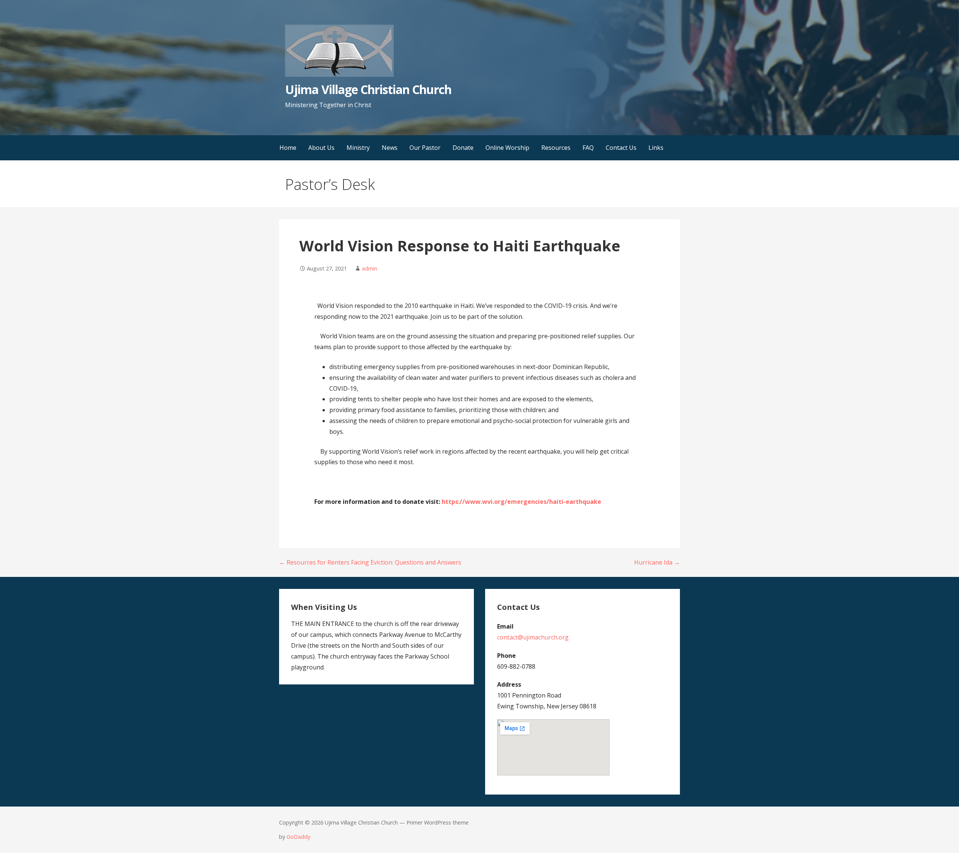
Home (287, 147)
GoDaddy (298, 836)
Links (655, 147)
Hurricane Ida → (657, 562)
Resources (556, 147)
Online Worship (507, 147)
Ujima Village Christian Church (368, 89)
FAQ (588, 147)
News (389, 147)
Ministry (358, 147)
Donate (463, 147)
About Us (321, 147)
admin (369, 268)
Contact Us (621, 147)
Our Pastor (425, 147)
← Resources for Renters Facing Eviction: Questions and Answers (370, 562)
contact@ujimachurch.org (533, 637)
